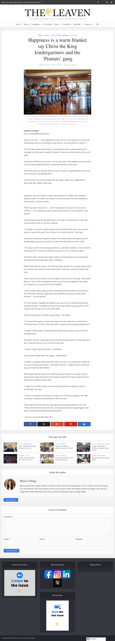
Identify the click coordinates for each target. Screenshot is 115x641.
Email (42, 539)
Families (21, 456)
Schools (74, 35)
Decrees (26, 24)
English (93, 639)
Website (78, 539)
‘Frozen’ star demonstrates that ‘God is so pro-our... (26, 459)
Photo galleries (62, 35)
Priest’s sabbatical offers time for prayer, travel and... (27, 447)
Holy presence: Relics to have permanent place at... (64, 459)
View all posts (11, 500)
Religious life (28, 444)
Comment (8, 517)
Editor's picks (43, 35)
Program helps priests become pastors (101, 459)
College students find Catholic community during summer (100, 448)
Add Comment (57, 65)
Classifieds (66, 24)
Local (53, 35)
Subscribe (77, 24)
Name (7, 539)
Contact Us (88, 24)
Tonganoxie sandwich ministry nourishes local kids (64, 447)
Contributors (35, 24)
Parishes (63, 444)
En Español (48, 24)
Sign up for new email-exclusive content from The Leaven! (21, 2)
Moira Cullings (71, 65)
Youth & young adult (103, 444)
